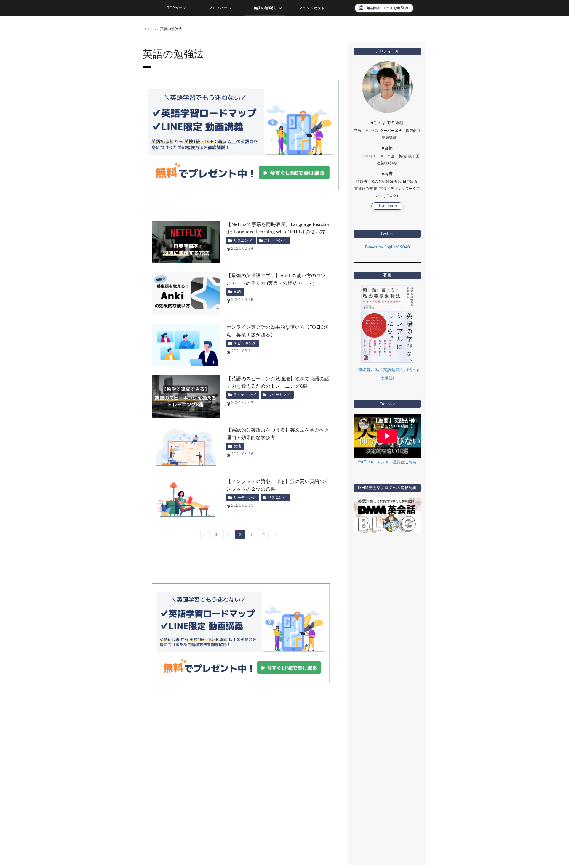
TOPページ (176, 8)
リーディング (245, 497)
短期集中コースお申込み (388, 8)
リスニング (243, 240)
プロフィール (220, 8)
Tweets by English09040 (387, 247)
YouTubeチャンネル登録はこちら (387, 462)
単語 (237, 291)
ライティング (245, 395)
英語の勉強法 (265, 8)
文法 (237, 446)
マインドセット (312, 8)
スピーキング (275, 240)
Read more (387, 206)
